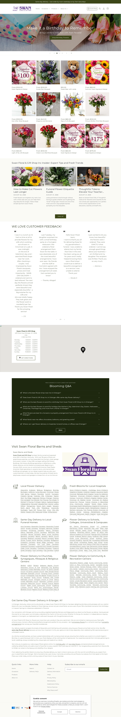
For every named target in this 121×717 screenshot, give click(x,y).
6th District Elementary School (82, 526)
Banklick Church (26, 589)
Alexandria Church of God (30, 567)
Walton (23, 512)
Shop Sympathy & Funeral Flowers (60, 39)
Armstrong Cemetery (36, 530)
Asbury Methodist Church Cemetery (34, 532)
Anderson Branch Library (83, 536)
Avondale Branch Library (78, 546)
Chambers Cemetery (45, 548)
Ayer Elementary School (94, 546)
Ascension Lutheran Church (49, 581)
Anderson (32, 490)
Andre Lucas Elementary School (82, 538)
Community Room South (87, 573)
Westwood (38, 512)
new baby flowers (74, 644)
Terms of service (52, 687)
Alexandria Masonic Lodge (79, 563)
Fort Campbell (25, 500)
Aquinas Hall (87, 540)
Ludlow (56, 504)
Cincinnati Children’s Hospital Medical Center (92, 498)
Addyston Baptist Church (49, 565)
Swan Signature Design (20, 89)
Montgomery (31, 506)
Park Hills (36, 508)
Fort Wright (53, 500)
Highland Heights (53, 502)
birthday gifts (60, 644)
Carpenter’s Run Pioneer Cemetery (47, 546)
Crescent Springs (27, 496)
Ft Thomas (30, 502)
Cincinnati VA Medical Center (80, 500)
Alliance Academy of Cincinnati (80, 534)
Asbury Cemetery (52, 530)
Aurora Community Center (98, 563)
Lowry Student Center (100, 581)
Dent (22, 498)
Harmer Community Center (79, 579)
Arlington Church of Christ (43, 579)
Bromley (56, 490)
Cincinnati (50, 492)
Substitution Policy (53, 684)
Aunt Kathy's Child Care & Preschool (95, 544)
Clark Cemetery (37, 550)
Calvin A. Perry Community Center (82, 565)
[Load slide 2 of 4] (57, 53)
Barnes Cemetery (34, 534)
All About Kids (102, 532)
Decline (77, 712)
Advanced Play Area (91, 528)
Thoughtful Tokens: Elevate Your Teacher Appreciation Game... (90, 190)
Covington (55, 494)
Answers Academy (76, 540)
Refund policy (51, 681)
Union (49, 510)
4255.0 (29, 565)
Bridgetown (48, 490)
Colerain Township (37, 494)
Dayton (56, 496)
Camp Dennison (40, 492)
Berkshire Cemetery (27, 536)
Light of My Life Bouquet (20, 153)
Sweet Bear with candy (68, 89)
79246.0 (35, 565)
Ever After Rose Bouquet (20, 121)
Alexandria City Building (50, 567)
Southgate (24, 510)
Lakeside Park (42, 504)
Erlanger (49, 498)
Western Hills (30, 512)
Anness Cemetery (32, 528)
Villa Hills (55, 510)
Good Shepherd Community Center (95, 577)
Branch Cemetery (48, 538)
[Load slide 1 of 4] (54, 53)
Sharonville (55, 508)
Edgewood (35, 498)
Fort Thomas (44, 500)
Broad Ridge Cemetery (45, 542)
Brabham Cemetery (34, 538)
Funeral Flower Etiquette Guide (60, 190)
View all (60, 216)
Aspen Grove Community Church (39, 585)
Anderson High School (100, 536)
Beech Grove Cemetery (50, 534)
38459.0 (23, 565)
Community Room (87, 571)
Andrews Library (102, 538)
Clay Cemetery (48, 550)
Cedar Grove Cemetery (28, 548)
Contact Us (50, 668)
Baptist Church (37, 589)
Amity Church (37, 577)
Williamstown (52, 512)
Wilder (45, 512)
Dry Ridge (28, 498)
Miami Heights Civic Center (93, 583)
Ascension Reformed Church (31, 583)
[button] (45, 9)
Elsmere (43, 498)
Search (31, 668)
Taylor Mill (32, 510)
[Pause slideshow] (71, 53)
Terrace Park (41, 510)
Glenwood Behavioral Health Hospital (83, 514)
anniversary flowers (78, 622)
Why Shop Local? (52, 690)
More (60, 430)
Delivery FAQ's (34, 671)
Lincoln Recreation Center (83, 581)
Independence (25, 504)
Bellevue (40, 490)
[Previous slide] (50, 53)
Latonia (50, 504)
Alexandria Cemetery (38, 526)
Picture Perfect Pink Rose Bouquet (97, 121)
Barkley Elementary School (94, 548)
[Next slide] (67, 53)
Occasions (15, 671)
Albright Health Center (83, 530)
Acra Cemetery (26, 526)
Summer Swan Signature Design (96, 89)
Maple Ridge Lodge (76, 583)
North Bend (25, 508)
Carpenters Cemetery (28, 546)
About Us (15, 678)
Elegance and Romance (44, 121)
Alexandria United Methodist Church (33, 569)
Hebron (43, 502)
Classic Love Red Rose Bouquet (46, 153)
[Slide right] (64, 319)
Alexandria (24, 490)
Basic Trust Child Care (92, 550)
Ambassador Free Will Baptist (36, 575)
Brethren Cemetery (43, 540)
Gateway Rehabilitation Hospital (95, 512)
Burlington (24, 492)
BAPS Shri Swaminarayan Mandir (46, 587)
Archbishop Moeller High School (90, 542)
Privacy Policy (45, 706)
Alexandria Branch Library (86, 532)
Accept (59, 712)
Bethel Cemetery (41, 536)
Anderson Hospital (89, 492)
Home (14, 668)
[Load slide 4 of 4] (62, 53)
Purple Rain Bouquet (43, 89)
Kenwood (34, 504)
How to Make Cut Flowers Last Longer (28, 190)
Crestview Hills (39, 496)
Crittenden (48, 496)
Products (14, 674)
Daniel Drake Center (100, 504)
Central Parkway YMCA (88, 567)
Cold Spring (25, 494)
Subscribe (103, 669)
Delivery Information (53, 671)
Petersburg (45, 508)
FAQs (49, 674)
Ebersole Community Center (86, 575)
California (31, 492)
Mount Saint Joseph (44, 506)
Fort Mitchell (35, 500)
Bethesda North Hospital (85, 494)
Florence (56, 498)
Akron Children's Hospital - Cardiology (83, 490)
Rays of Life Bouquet (68, 121)
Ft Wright (37, 502)
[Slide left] (57, 319)
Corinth (47, 494)
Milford (23, 506)
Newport (56, 506)
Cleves (56, 492)
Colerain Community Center (88, 569)
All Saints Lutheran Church (35, 571)
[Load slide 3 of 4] (59, 53)
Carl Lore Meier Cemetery (48, 544)
